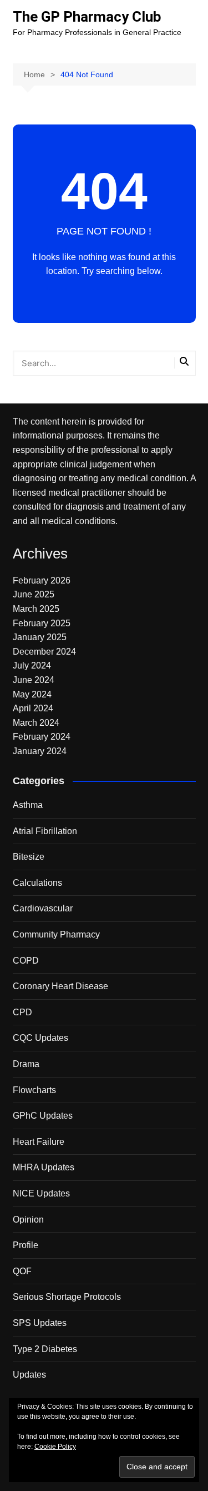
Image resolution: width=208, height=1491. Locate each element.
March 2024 (36, 722)
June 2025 (33, 594)
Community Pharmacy (56, 934)
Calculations (37, 882)
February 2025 (41, 623)
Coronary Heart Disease (60, 986)
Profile (25, 1245)
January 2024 (40, 751)
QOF (22, 1271)
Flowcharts (34, 1090)
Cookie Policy (55, 1446)
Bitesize (28, 856)
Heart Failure (38, 1141)
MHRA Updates (43, 1167)
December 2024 (44, 651)
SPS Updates (40, 1323)
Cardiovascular (43, 908)
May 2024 (32, 694)
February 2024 (41, 736)
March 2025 (36, 609)
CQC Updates (40, 1038)
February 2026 (41, 580)
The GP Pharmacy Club (87, 16)
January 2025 (40, 637)
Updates (29, 1374)
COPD (26, 960)
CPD (22, 1012)
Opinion (28, 1219)
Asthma (28, 805)
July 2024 (32, 665)
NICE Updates (41, 1193)
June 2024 (33, 680)
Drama (26, 1064)
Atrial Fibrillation (45, 831)
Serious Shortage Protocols (67, 1296)
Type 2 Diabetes (45, 1349)
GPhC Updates (43, 1115)
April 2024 (33, 708)
